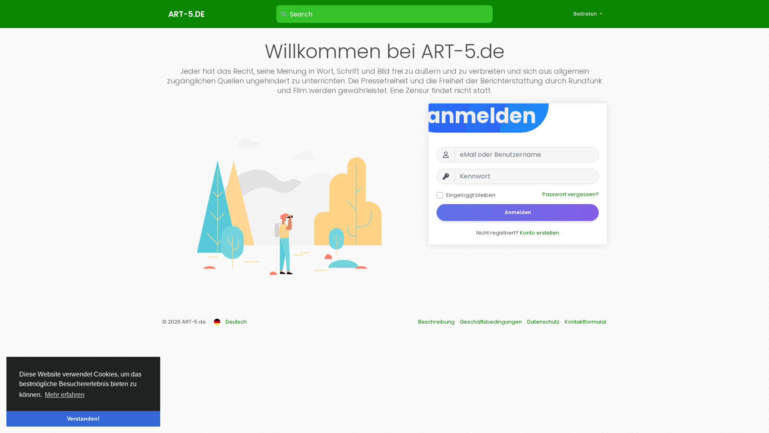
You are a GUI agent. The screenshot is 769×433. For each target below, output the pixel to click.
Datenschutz (544, 322)
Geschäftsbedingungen (491, 322)
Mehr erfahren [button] (65, 394)
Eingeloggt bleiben (470, 195)
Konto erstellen (539, 233)
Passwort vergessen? (570, 194)
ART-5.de (186, 14)
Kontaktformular (586, 322)
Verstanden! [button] (83, 418)
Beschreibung (437, 322)
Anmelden (518, 212)
